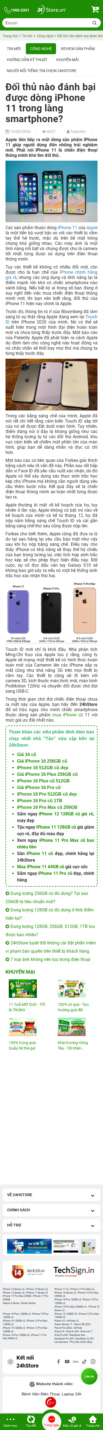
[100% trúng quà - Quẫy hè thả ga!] (27, 1027)
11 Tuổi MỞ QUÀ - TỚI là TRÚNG (27, 1007)
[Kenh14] (29, 1272)
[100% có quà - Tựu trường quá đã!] (76, 988)
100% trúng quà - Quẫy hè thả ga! (23, 1045)
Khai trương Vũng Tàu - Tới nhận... (73, 1045)
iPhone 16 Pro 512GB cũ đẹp (47, 794)
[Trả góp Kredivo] (74, 1246)
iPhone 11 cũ (39, 853)
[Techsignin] (74, 1272)
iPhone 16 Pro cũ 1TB (39, 800)
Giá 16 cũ (26, 754)
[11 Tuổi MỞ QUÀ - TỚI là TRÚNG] (27, 988)
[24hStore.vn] (51, 10)
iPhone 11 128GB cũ (56, 827)
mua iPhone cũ (67, 714)
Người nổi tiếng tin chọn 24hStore (41, 71)
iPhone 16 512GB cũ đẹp (42, 767)
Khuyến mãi (67, 59)
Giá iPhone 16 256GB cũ (42, 761)
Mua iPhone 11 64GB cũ (40, 866)
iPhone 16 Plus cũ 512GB (43, 781)
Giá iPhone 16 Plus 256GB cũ (47, 774)
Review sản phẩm (78, 48)
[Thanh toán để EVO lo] (30, 1246)
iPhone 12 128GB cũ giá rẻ (66, 814)
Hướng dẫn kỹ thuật (27, 59)
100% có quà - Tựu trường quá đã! (73, 1007)
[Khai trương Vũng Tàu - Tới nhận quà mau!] (76, 1027)
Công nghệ (41, 48)
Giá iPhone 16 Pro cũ (39, 787)
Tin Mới (14, 48)
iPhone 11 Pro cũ (55, 873)
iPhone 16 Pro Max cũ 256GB (47, 807)
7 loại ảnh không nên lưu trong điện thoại (49, 959)
